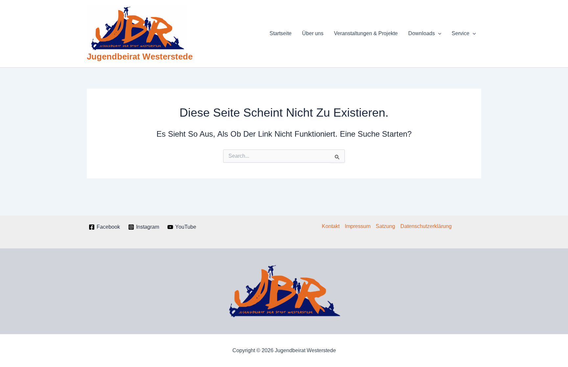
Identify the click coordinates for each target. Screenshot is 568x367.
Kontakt (331, 226)
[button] (438, 33)
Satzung (385, 226)
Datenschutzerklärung (426, 226)
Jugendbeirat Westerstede (140, 56)
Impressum (357, 226)
